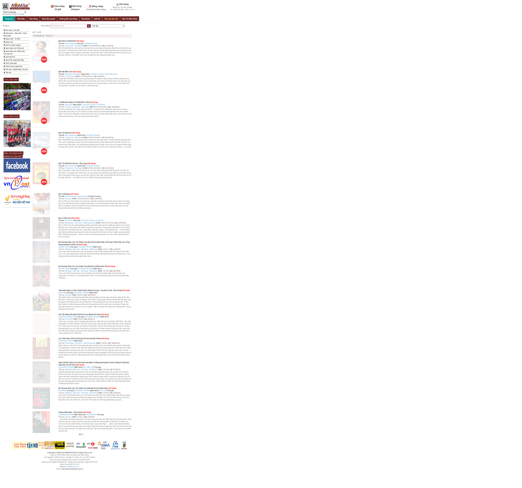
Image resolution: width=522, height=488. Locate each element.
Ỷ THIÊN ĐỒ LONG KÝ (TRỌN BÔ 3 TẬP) (74, 102)
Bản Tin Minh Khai (129, 19)
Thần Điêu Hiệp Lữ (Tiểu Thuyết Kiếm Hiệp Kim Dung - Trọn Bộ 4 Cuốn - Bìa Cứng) (90, 290)
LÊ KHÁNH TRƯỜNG (85, 247)
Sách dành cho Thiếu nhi (14, 48)
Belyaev (77, 74)
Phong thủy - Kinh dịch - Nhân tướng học (80, 223)
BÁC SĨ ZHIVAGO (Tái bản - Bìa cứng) (72, 163)
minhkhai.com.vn (73, 467)
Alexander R (69, 74)
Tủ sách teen (70, 76)
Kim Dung (68, 105)
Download (85, 19)
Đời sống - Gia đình (12, 30)
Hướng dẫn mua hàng (68, 19)
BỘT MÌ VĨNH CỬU (65, 72)
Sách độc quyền (48, 19)
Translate (20, 14)
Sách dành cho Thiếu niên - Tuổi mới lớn (14, 52)
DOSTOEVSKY (91, 415)
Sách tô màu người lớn (13, 66)
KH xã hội (68, 319)
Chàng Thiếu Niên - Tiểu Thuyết (70, 412)
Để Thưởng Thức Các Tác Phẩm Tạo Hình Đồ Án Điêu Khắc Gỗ (82, 266)
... (115, 55)
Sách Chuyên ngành (13, 45)
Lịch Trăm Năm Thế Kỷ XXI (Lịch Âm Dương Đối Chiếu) (79, 338)
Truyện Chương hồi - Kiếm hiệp (77, 107)
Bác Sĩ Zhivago (64, 194)
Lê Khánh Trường (90, 43)
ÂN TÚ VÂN (103, 391)
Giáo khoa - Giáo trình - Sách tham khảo (15, 34)
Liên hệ (97, 19)
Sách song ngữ (11, 63)
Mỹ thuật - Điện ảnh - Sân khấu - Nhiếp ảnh (81, 249)
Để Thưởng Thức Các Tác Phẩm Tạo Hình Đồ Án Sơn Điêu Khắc (83, 388)
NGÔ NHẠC (62, 391)
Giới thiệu (21, 19)
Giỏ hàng (124, 4)
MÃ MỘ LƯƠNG (64, 247)
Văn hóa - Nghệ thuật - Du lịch (16, 69)
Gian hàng (33, 19)
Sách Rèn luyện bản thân (14, 60)
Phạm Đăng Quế (111, 74)
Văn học (8, 73)
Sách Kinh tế (10, 57)
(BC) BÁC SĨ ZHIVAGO (67, 41)
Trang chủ (9, 19)
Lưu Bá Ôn (69, 220)
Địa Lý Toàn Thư (64, 218)
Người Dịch (82, 196)
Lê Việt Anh (101, 105)
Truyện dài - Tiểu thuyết (74, 46)
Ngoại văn (9, 42)
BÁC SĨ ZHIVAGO (65, 133)
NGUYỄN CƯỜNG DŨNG (68, 317)
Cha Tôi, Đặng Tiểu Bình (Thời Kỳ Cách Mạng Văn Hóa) (79, 314)
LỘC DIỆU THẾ (88, 367)
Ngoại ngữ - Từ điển (12, 39)
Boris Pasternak (70, 43)
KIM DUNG (62, 293)
